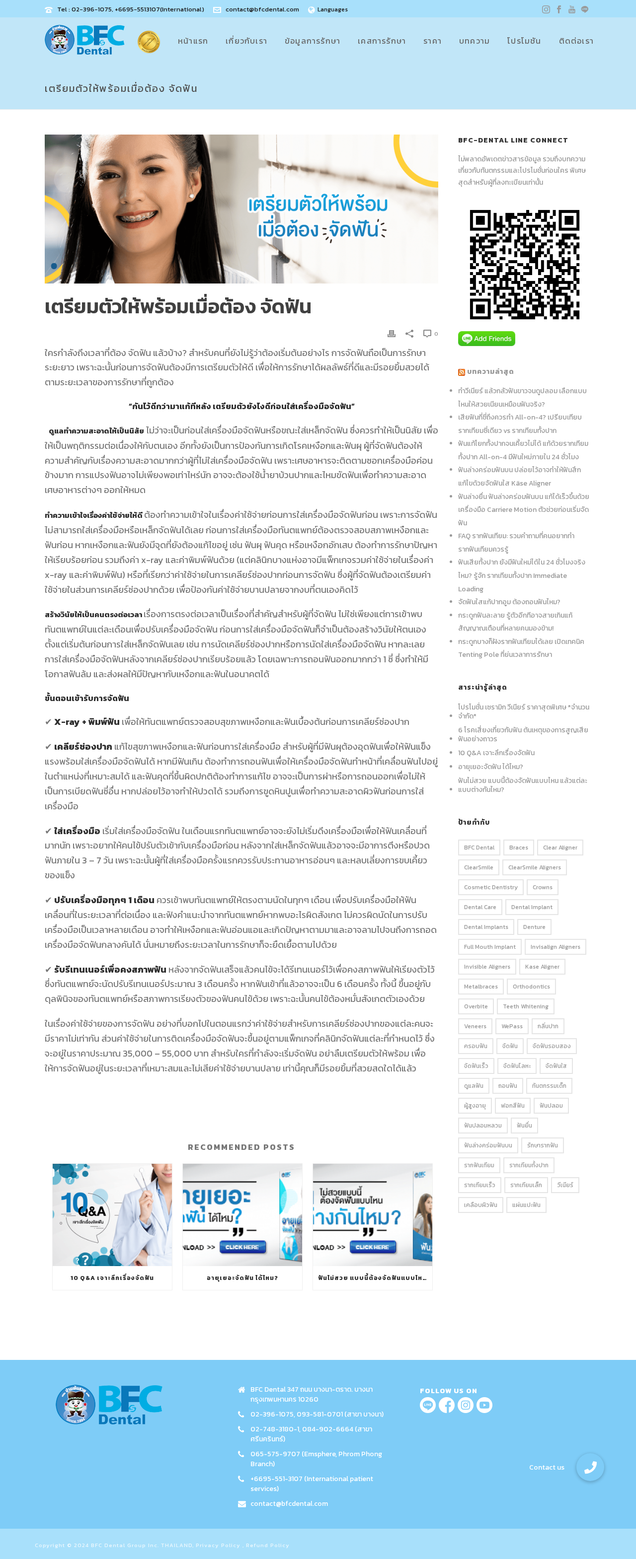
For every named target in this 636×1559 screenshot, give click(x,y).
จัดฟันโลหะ (517, 1066)
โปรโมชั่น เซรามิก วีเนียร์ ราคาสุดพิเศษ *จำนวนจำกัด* (523, 712)
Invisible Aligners (487, 966)
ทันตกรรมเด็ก (549, 1085)
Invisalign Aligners (555, 946)
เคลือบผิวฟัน (480, 1205)
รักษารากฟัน (542, 1145)
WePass (512, 1026)
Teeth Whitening (526, 1006)
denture (534, 926)
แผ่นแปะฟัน (526, 1205)
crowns (543, 887)
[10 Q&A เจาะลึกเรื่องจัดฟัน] (112, 1215)
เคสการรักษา (382, 41)
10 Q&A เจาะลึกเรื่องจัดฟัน (112, 1278)
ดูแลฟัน (473, 1085)
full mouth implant (490, 946)
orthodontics (531, 986)
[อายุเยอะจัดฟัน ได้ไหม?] (242, 1215)
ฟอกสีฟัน (513, 1105)
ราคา (432, 41)
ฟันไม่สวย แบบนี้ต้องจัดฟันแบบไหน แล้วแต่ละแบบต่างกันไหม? (375, 1278)
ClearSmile (478, 867)
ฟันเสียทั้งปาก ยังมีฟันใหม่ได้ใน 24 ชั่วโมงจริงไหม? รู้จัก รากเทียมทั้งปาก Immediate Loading (521, 575)
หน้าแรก (193, 41)
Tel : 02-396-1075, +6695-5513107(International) (130, 9)
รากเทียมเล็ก (526, 1185)
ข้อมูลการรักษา (312, 41)
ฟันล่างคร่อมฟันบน (488, 1145)
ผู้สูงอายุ (475, 1105)
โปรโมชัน (524, 41)
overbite (476, 1006)
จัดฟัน (510, 1046)
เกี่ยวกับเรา (246, 41)
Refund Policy (268, 1545)
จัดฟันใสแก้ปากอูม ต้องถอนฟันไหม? (509, 602)
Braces (518, 847)
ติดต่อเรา (576, 41)
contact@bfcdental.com (262, 9)
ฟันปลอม (551, 1105)
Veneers (475, 1026)
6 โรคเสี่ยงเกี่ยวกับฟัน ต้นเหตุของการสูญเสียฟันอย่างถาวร (523, 735)
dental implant (532, 907)
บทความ (474, 41)
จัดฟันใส (556, 1066)
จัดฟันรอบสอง (552, 1046)
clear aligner (560, 847)
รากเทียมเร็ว (479, 1185)
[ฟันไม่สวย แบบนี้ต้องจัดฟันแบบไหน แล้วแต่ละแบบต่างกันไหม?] (372, 1215)
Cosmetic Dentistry (491, 887)
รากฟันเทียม (479, 1165)
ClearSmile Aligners (534, 867)
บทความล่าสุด (490, 371)
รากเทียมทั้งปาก (529, 1165)
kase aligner (542, 966)
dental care (480, 907)
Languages (333, 9)
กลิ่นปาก (548, 1026)
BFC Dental (479, 847)
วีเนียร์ (565, 1185)
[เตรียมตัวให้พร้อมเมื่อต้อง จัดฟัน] (241, 209)
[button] (590, 1467)
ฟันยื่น (524, 1125)
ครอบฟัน (475, 1046)
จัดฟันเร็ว (476, 1066)
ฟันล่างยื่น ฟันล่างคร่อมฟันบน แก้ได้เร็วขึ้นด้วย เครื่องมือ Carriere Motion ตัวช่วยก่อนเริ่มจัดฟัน (523, 510)
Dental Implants (486, 926)
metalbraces (481, 986)
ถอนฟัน (507, 1085)
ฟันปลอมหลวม (483, 1125)
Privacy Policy (218, 1545)
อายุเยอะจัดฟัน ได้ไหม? (242, 1278)
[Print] (392, 333)
